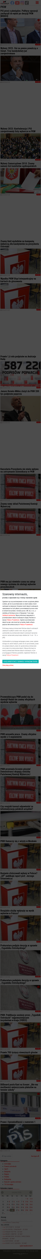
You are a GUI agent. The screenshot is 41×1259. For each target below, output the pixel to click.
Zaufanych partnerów (8, 615)
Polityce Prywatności (13, 620)
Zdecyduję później (7, 665)
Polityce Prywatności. (12, 655)
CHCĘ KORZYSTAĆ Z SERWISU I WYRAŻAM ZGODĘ (20, 662)
